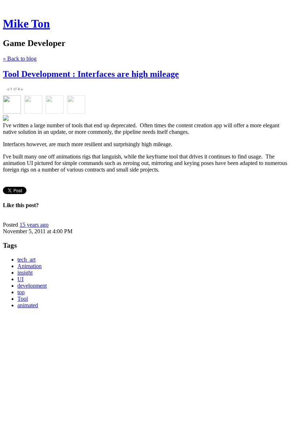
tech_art (26, 259)
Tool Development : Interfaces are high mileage (91, 74)
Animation (29, 266)
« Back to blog (20, 58)
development (32, 286)
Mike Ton (26, 23)
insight (25, 272)
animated (27, 305)
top (21, 292)
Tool (22, 299)
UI (20, 279)
